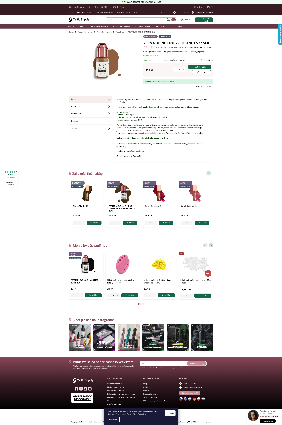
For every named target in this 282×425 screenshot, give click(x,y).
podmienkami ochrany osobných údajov (172, 368)
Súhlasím (170, 413)
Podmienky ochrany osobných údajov (121, 397)
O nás (71, 12)
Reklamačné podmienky (116, 390)
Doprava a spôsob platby (104, 12)
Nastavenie (113, 419)
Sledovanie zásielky (114, 401)
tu (145, 414)
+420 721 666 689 (190, 383)
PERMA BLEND (208, 47)
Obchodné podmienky (115, 383)
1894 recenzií (10, 177)
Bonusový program (123, 12)
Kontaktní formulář (190, 392)
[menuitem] (71, 26)
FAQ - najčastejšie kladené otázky (155, 401)
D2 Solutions (197, 421)
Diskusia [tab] (74, 121)
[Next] (211, 245)
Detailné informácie (150, 55)
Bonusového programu (166, 81)
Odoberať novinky (196, 363)
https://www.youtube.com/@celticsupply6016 (90, 389)
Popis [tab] (73, 99)
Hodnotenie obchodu (84, 12)
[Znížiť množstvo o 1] (175, 69)
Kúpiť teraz (201, 72)
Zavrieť (159, 86)
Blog (135, 12)
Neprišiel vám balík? (114, 404)
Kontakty (146, 390)
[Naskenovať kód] (169, 20)
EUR (208, 7)
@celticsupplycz (85, 389)
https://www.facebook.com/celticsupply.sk (76, 389)
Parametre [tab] (75, 106)
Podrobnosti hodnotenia (175, 47)
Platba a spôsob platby (116, 387)
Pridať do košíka (199, 66)
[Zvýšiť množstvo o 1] (183, 69)
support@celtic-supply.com (193, 387)
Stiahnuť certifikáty (150, 397)
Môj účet (188, 19)
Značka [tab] (74, 128)
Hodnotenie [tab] (76, 113)
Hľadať (173, 19)
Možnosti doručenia (205, 60)
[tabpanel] (86, 275)
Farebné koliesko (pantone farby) (130, 151)
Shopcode (207, 421)
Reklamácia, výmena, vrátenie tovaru (121, 394)
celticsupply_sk (81, 389)
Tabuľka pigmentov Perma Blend (130, 156)
